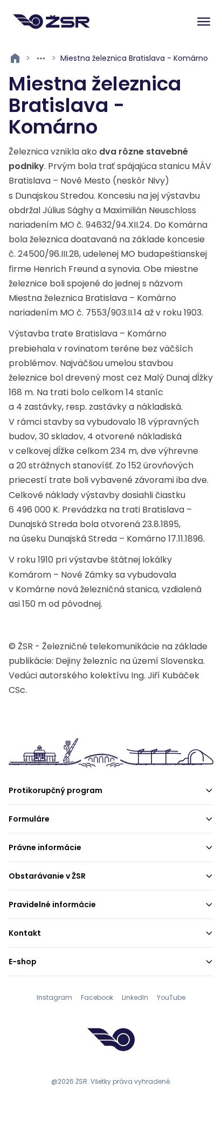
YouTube (171, 997)
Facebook (97, 997)
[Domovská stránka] (51, 21)
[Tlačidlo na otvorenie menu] (203, 21)
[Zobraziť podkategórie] (40, 58)
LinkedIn (135, 997)
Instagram (54, 997)
